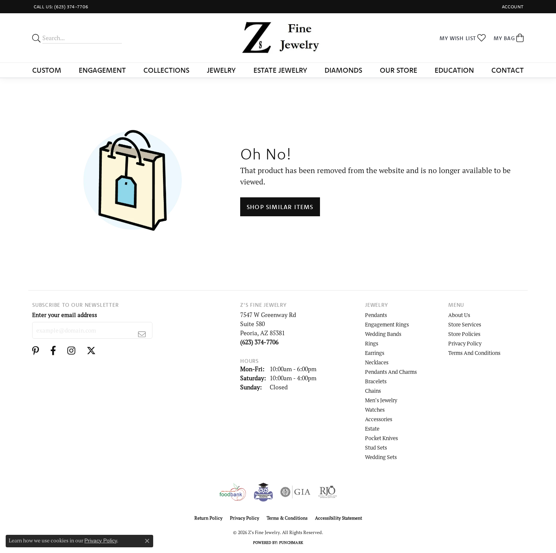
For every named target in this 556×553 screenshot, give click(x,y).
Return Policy (208, 518)
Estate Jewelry (280, 70)
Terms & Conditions (287, 518)
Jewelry (221, 70)
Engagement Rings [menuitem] (387, 324)
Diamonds (343, 70)
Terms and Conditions (474, 352)
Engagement (102, 70)
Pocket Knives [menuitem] (381, 438)
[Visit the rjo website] (327, 492)
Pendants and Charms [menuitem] (391, 371)
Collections (166, 70)
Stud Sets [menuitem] (376, 447)
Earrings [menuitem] (374, 352)
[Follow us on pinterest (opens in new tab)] (35, 350)
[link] (60, 6)
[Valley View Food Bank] (232, 492)
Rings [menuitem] (371, 343)
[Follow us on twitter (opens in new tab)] (91, 350)
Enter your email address (64, 315)
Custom (46, 70)
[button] (512, 6)
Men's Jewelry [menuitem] (381, 400)
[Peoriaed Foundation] (263, 492)
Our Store (398, 70)
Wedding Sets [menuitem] (381, 457)
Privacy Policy (464, 343)
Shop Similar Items (280, 207)
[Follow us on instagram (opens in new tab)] (71, 350)
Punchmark (291, 542)
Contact (507, 70)
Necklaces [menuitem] (376, 362)
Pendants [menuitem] (376, 315)
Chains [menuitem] (373, 390)
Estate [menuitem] (372, 428)
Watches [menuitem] (375, 409)
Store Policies (464, 333)
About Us (459, 315)
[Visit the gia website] (295, 492)
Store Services (464, 324)
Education (454, 70)
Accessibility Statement (338, 518)
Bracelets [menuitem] (376, 381)
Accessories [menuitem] (378, 419)
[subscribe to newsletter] (142, 334)
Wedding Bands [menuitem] (383, 333)
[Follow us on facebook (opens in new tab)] (53, 350)
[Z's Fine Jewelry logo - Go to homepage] (278, 37)
